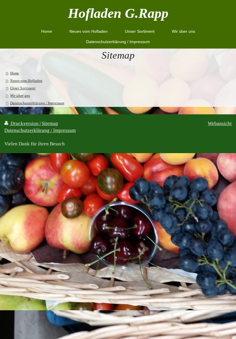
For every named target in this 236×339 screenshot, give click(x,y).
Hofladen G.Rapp (118, 13)
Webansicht (220, 123)
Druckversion (24, 123)
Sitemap (50, 123)
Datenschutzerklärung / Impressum (40, 130)
